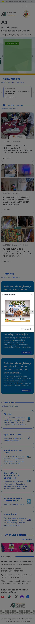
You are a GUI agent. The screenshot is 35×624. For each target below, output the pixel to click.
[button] (3, 312)
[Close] (31, 294)
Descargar (25, 329)
